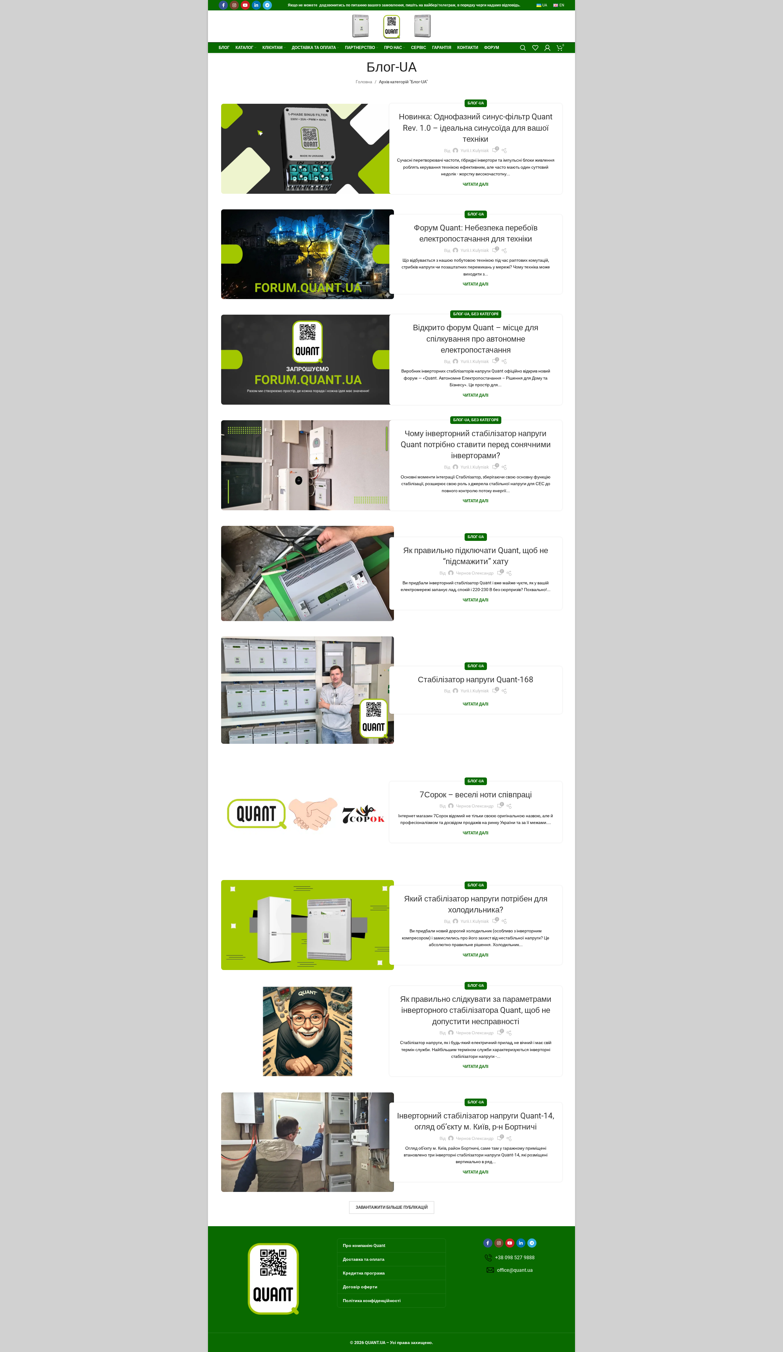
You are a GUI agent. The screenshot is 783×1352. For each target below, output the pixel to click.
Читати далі (475, 184)
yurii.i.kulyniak (475, 150)
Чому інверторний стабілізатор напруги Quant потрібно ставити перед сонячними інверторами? (476, 444)
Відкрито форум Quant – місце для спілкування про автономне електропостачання (475, 338)
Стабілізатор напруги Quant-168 (475, 679)
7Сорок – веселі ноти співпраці (476, 794)
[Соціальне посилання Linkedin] (256, 5)
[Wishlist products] (535, 48)
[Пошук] (523, 48)
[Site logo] (392, 26)
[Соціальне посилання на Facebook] (223, 5)
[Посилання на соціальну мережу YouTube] (245, 5)
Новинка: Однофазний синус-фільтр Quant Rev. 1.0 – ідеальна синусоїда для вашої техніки (476, 128)
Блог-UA (476, 103)
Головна (364, 81)
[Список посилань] (509, 1258)
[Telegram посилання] (267, 5)
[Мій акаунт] (547, 48)
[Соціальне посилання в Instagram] (234, 5)
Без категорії (484, 314)
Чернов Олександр (475, 573)
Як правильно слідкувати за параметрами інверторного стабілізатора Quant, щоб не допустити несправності (475, 1010)
